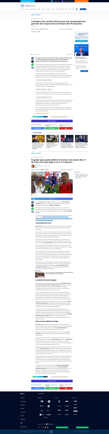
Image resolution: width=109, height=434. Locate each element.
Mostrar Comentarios (52, 381)
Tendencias (48, 9)
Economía (38, 9)
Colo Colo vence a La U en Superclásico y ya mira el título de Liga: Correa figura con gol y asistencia (59, 273)
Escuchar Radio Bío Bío (82, 1)
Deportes (43, 9)
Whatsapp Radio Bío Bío (83, 427)
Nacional (27, 9)
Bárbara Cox (35, 26)
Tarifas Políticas (23, 426)
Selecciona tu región (26, 1)
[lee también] (40, 275)
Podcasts (22, 9)
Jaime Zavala (37, 164)
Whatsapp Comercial (63, 427)
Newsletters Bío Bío (56, 1)
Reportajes (22, 419)
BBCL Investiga (58, 9)
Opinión (53, 9)
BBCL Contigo (65, 9)
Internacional (32, 9)
